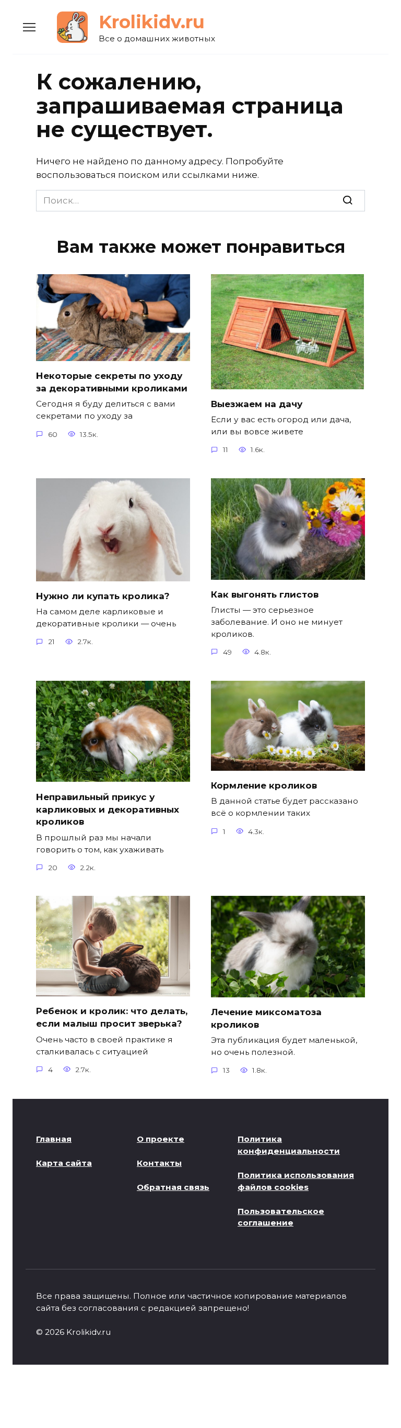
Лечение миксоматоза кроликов (266, 1018)
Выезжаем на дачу (256, 404)
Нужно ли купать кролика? (103, 596)
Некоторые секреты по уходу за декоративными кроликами (111, 381)
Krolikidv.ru (152, 22)
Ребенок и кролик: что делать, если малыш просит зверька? (111, 1017)
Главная (54, 1139)
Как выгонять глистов (265, 594)
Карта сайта (64, 1163)
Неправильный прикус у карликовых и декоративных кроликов (107, 809)
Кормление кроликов (264, 785)
